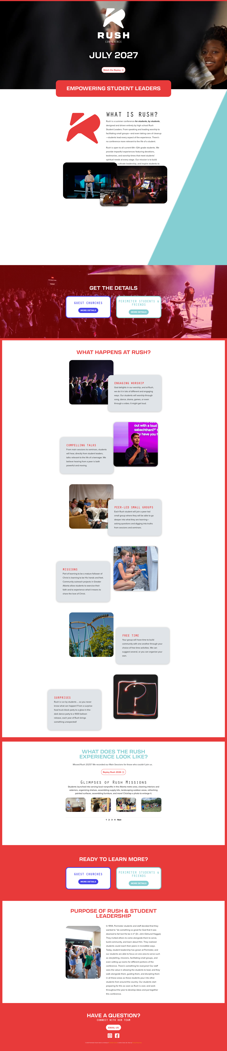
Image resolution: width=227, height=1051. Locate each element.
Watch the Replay (112, 70)
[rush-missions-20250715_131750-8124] (76, 811)
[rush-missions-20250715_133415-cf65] (126, 811)
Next (119, 819)
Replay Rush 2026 (112, 772)
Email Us (113, 1027)
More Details (88, 310)
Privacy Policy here (137, 1043)
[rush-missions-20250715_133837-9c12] (151, 811)
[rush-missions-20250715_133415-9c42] (101, 811)
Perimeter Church (113, 1043)
